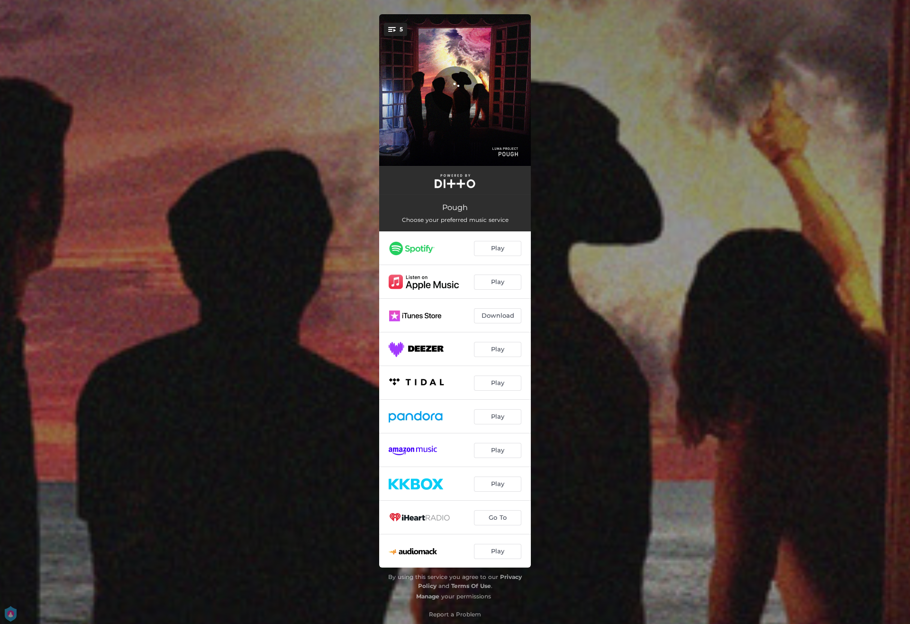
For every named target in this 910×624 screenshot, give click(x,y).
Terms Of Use (471, 585)
